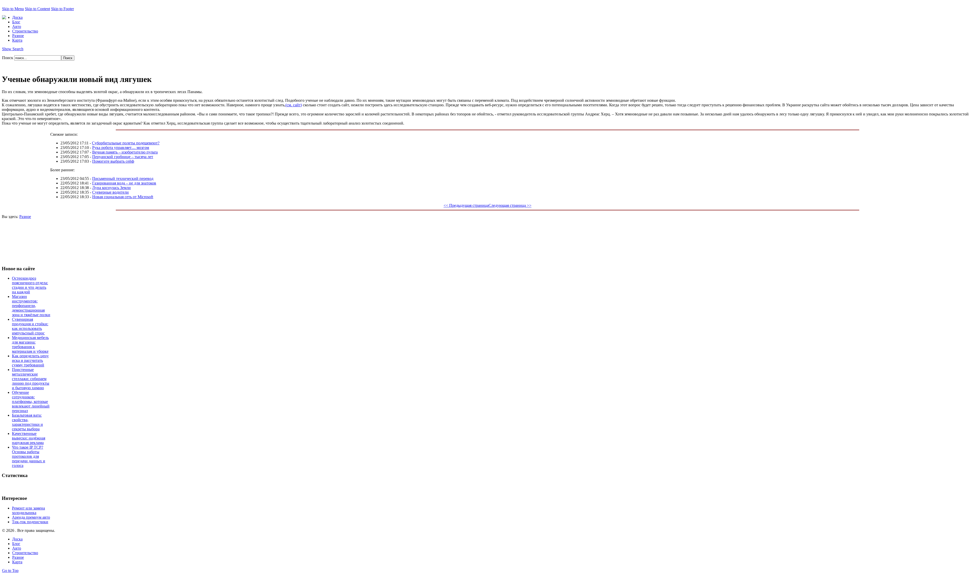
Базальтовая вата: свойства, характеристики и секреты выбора (27, 422)
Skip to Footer (62, 9)
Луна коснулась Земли (111, 187)
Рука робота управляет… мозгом (120, 147)
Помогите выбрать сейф (113, 161)
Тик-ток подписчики (30, 522)
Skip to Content (37, 9)
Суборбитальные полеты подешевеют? (125, 143)
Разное (25, 216)
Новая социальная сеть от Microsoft (122, 197)
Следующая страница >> (510, 205)
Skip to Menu (13, 9)
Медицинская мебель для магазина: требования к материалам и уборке (30, 344)
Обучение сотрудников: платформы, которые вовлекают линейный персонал (31, 401)
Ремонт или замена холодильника (28, 510)
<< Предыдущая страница (466, 205)
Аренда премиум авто (31, 517)
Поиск (8, 58)
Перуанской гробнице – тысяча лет (122, 157)
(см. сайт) (293, 105)
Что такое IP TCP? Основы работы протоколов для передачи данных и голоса (28, 456)
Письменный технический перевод (122, 178)
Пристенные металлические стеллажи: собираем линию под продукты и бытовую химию (30, 378)
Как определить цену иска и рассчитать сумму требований (30, 360)
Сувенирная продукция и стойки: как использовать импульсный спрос (30, 326)
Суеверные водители (110, 192)
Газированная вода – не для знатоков (124, 183)
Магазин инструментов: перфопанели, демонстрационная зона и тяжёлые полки (31, 305)
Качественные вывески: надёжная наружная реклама (28, 438)
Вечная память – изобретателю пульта (125, 152)
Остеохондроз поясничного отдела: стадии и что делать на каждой (30, 285)
